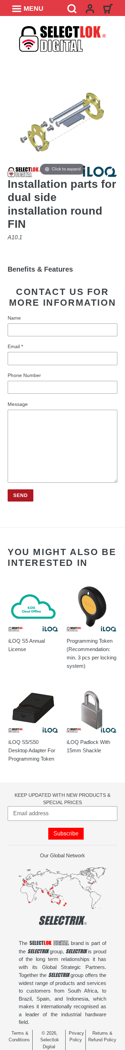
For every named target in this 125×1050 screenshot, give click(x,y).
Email (15, 346)
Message (18, 404)
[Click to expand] (62, 122)
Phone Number (24, 375)
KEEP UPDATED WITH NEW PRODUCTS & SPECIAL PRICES (62, 798)
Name (14, 318)
